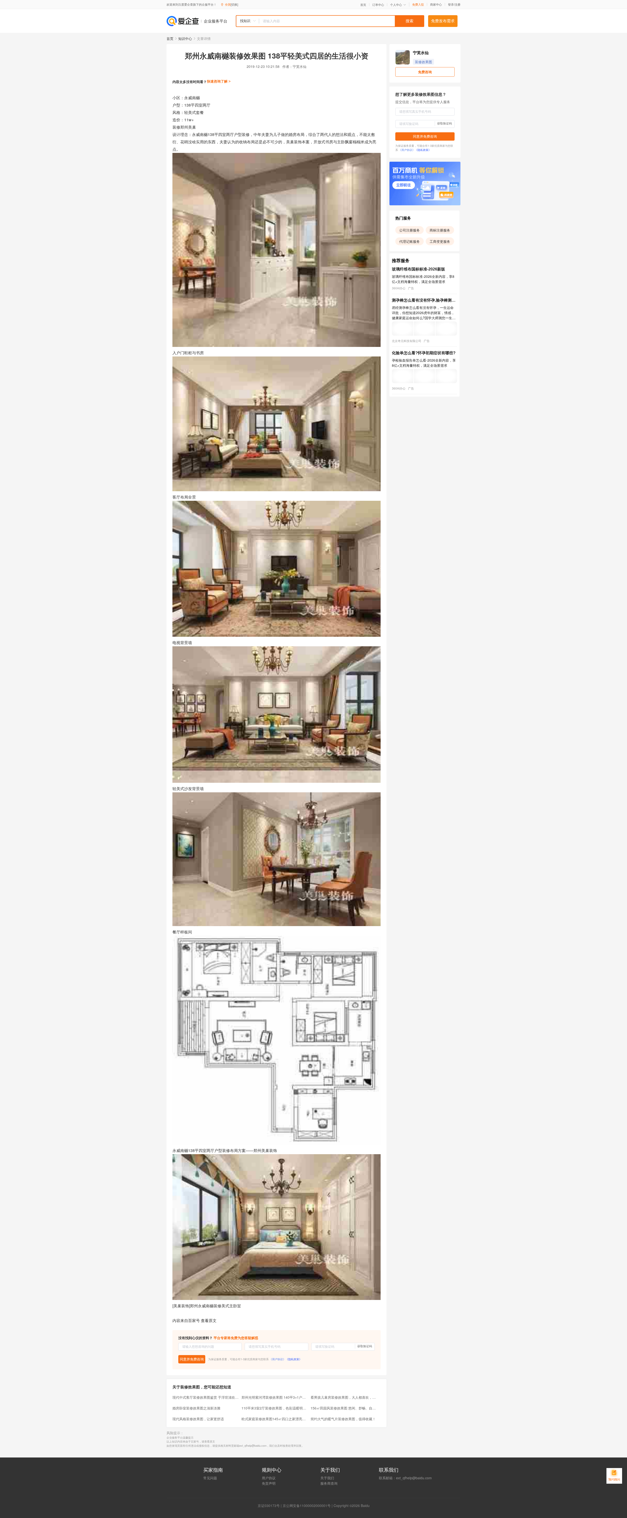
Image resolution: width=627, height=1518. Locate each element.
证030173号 (270, 1505)
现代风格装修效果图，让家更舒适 (198, 1418)
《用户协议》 (277, 1359)
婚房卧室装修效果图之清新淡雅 (196, 1408)
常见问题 (210, 1477)
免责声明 (269, 1483)
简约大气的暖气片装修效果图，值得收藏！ (343, 1418)
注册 (457, 4)
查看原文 (209, 1320)
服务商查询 (329, 1483)
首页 (363, 4)
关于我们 (327, 1477)
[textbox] (341, 21)
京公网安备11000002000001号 (307, 1505)
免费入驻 (418, 4)
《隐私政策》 (294, 1359)
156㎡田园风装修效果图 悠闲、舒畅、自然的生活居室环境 (344, 1408)
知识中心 (185, 38)
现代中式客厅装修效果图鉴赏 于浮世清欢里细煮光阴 (205, 1397)
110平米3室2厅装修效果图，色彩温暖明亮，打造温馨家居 (274, 1408)
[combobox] (330, 21)
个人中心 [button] (396, 4)
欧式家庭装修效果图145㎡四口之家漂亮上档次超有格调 (274, 1418)
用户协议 (269, 1477)
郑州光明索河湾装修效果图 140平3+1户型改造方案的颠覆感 (274, 1397)
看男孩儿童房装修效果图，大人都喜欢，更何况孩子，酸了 (344, 1397)
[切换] (234, 4)
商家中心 (436, 4)
